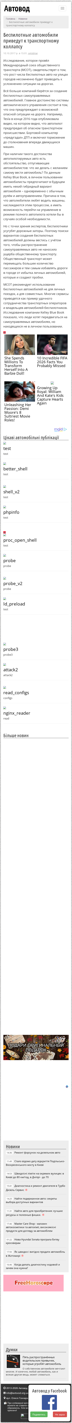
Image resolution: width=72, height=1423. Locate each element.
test (7, 448)
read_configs (16, 692)
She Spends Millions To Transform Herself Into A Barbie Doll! (16, 365)
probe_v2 (12, 583)
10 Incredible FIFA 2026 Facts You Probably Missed (52, 361)
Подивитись (38, 1414)
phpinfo (11, 512)
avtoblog (33, 53)
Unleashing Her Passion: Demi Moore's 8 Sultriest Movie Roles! (17, 412)
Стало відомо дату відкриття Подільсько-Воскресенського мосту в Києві (35, 1162)
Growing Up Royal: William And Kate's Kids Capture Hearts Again (50, 395)
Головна (10, 18)
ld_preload (14, 604)
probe (9, 560)
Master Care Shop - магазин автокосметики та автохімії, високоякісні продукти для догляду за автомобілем (31, 1227)
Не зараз (60, 1414)
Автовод (17, 8)
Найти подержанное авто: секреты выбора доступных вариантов (31, 1200)
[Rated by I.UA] (28, 1416)
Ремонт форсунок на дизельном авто (37, 1152)
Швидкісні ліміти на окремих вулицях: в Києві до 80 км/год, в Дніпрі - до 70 (35, 1175)
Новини (22, 18)
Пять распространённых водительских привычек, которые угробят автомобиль (42, 1361)
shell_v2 (11, 492)
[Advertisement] (36, 886)
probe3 (10, 649)
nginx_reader (16, 713)
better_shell (15, 469)
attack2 (10, 669)
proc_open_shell (20, 540)
